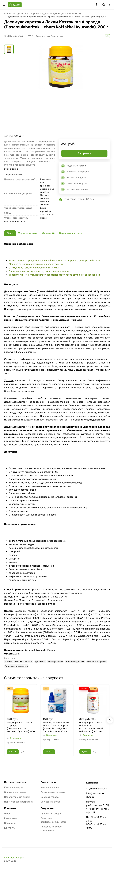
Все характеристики (14, 221)
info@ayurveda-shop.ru (95, 795)
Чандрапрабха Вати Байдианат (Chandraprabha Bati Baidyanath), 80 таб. (91, 727)
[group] (60, 89)
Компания (10, 808)
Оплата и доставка (15, 792)
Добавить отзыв (15, 36)
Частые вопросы (50, 787)
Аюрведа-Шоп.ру (13, 857)
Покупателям (48, 782)
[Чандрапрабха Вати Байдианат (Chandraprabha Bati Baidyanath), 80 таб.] (93, 701)
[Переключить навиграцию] (4, 4)
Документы (47, 808)
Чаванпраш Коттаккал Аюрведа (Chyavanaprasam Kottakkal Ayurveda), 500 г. (21, 728)
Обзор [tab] (10, 233)
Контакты (9, 827)
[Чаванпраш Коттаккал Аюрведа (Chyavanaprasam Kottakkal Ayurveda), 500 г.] (21, 701)
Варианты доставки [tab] (70, 233)
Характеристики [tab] (28, 233)
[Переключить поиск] (103, 4)
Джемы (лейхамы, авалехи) (19, 661)
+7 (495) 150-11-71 (95, 788)
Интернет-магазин (15, 782)
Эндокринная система (16, 666)
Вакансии (10, 823)
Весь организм (55, 661)
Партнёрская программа (18, 801)
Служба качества (51, 801)
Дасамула (40, 661)
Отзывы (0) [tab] (48, 233)
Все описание (11, 169)
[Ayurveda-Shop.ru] (15, 4)
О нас (7, 813)
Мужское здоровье (96, 661)
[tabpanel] (57, 455)
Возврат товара (50, 797)
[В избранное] (22, 751)
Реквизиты (10, 818)
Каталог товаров (13, 787)
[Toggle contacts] (97, 4)
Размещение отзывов (53, 792)
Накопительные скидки (17, 797)
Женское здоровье (74, 661)
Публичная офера (51, 813)
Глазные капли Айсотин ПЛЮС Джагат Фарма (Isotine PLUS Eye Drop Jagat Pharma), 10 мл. (56, 727)
